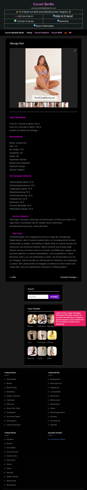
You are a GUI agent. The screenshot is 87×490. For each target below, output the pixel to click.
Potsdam (10, 439)
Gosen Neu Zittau (13, 408)
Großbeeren (11, 412)
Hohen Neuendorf (14, 425)
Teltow (9, 464)
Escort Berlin (43, 4)
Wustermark (11, 485)
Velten (9, 468)
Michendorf (54, 396)
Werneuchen (11, 481)
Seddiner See (12, 456)
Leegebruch (54, 387)
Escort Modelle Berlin (14, 33)
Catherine (41, 326)
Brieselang (11, 392)
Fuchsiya (41, 342)
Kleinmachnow (56, 383)
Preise (29, 33)
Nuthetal (53, 416)
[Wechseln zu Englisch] (70, 33)
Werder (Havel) (12, 477)
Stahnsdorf (11, 460)
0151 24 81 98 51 (25, 16)
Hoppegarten (55, 379)
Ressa (30, 326)
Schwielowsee (12, 452)
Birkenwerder (12, 387)
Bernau (9, 383)
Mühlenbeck (55, 404)
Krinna (50, 342)
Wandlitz (10, 472)
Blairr (49, 358)
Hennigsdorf (11, 421)
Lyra (29, 342)
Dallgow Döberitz (13, 396)
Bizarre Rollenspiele (45, 26)
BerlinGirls (64, 21)
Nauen (52, 408)
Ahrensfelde (11, 379)
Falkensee (10, 400)
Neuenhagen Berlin (57, 412)
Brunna (31, 358)
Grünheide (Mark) (13, 416)
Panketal (53, 425)
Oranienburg (55, 421)
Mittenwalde (55, 400)
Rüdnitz (10, 443)
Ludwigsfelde (55, 392)
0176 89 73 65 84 (25, 21)
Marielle (50, 326)
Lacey (40, 358)
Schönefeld (11, 448)
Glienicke (10, 404)
